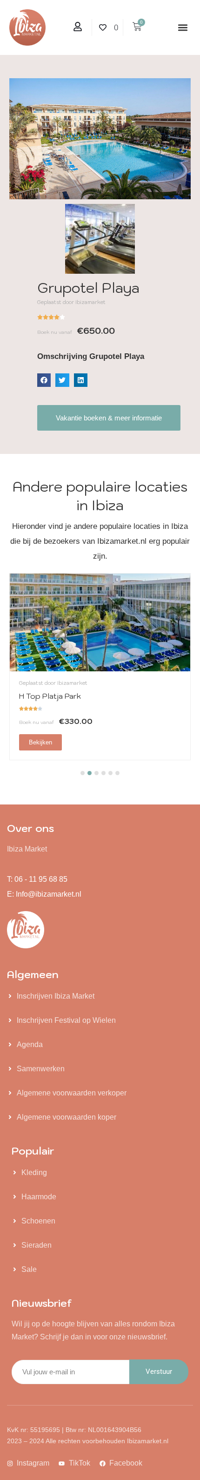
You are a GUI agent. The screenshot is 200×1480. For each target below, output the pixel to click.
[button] (183, 27)
